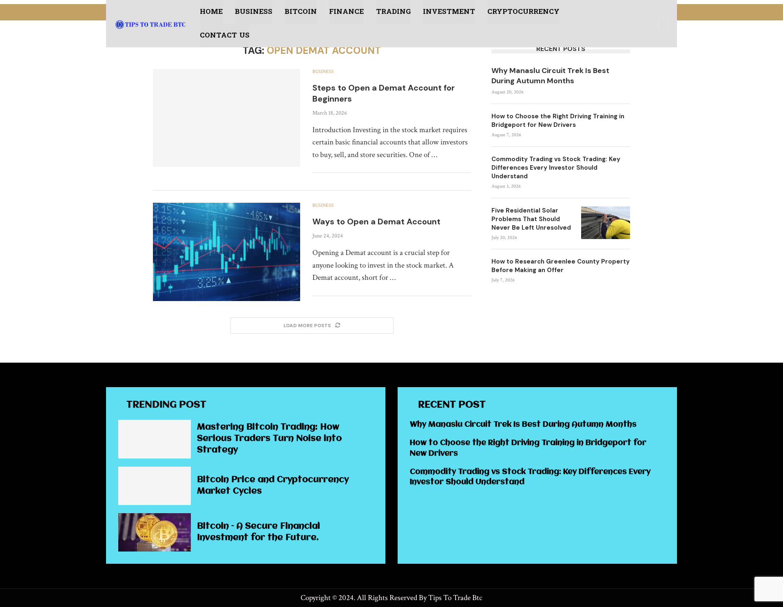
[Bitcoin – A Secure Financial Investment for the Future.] (154, 532)
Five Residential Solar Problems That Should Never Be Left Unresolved (531, 219)
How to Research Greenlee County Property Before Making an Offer (560, 265)
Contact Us (225, 35)
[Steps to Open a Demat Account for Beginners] (226, 118)
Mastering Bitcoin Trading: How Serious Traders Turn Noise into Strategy (269, 438)
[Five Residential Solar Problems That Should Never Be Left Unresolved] (605, 222)
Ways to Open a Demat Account (376, 221)
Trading (393, 11)
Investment (449, 11)
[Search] (663, 24)
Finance (346, 11)
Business (253, 11)
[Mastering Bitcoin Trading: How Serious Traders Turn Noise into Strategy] (154, 439)
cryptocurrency (523, 11)
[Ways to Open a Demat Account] (226, 252)
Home (211, 11)
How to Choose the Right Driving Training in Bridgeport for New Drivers (557, 120)
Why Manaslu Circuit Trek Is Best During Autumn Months (550, 76)
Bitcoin (301, 11)
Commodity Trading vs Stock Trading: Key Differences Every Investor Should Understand (555, 167)
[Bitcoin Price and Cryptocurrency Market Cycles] (154, 486)
